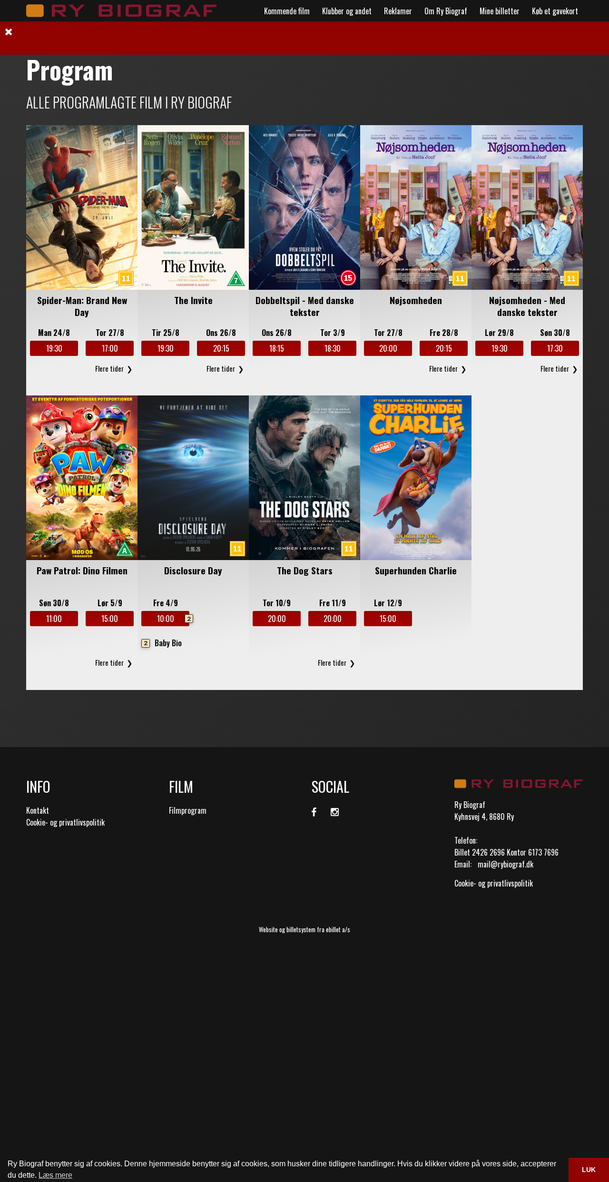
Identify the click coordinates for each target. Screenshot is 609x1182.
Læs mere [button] (55, 1175)
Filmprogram (187, 810)
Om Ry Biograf (445, 11)
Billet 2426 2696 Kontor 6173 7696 (506, 852)
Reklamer (398, 11)
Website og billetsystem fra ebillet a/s (304, 929)
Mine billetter (500, 11)
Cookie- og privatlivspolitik (65, 822)
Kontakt (37, 810)
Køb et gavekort (555, 11)
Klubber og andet (347, 11)
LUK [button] (589, 1169)
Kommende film (287, 11)
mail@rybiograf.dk (505, 864)
